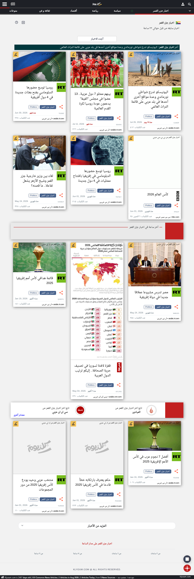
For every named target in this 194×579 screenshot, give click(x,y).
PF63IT (176, 212)
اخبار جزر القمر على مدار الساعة (97, 544)
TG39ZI (61, 113)
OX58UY (61, 202)
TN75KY (119, 197)
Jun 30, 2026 (25, 113)
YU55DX (61, 506)
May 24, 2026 (26, 201)
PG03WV (118, 501)
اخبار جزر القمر (163, 116)
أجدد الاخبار (97, 39)
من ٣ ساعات (155, 553)
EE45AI (119, 124)
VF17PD (119, 391)
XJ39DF (176, 123)
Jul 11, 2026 (82, 124)
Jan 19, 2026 (26, 299)
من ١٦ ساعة (38, 553)
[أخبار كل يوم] (97, 4)
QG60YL (61, 299)
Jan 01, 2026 (83, 500)
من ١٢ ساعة (77, 553)
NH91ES (176, 313)
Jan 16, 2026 (141, 477)
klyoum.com (185, 577)
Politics (148, 116)
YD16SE (176, 477)
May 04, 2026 (84, 391)
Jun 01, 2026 (141, 211)
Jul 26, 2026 (141, 122)
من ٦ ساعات (116, 553)
